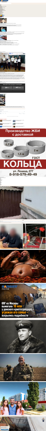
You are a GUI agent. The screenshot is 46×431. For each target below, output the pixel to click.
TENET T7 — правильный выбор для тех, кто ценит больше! (36, 221)
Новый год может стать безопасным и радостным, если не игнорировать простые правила (8, 42)
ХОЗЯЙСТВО (1, 13)
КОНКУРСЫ (1, 7)
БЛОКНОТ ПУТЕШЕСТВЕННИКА (3, 6)
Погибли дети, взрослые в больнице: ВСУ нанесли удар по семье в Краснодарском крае (7, 221)
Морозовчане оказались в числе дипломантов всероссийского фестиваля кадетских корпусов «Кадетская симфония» (11, 107)
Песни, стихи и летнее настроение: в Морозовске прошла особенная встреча (20, 415)
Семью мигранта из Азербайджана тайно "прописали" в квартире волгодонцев (7, 415)
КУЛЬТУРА (1, 8)
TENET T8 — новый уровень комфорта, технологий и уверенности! (22, 319)
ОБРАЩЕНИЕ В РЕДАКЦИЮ (3, 10)
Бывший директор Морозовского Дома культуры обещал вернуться (6, 34)
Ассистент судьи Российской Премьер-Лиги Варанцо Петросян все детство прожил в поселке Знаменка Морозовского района (12, 33)
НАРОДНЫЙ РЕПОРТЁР (2, 9)
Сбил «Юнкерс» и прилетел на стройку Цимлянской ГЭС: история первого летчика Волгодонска (8, 353)
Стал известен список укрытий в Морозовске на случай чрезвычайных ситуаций (6, 219)
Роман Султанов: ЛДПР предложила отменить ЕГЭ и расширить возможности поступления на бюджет (23, 221)
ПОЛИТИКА (1, 11)
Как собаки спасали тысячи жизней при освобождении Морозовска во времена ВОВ (8, 25)
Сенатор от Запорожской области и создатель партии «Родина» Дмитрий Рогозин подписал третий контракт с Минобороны (10, 381)
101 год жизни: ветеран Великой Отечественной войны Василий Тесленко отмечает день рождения (8, 319)
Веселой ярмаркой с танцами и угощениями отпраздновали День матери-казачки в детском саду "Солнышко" (10, 106)
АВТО (3, 16)
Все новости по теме (2, 24)
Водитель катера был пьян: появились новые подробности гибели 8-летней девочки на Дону (8, 249)
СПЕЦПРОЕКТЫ (1, 12)
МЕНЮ (0, 4)
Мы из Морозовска (2, 26)
